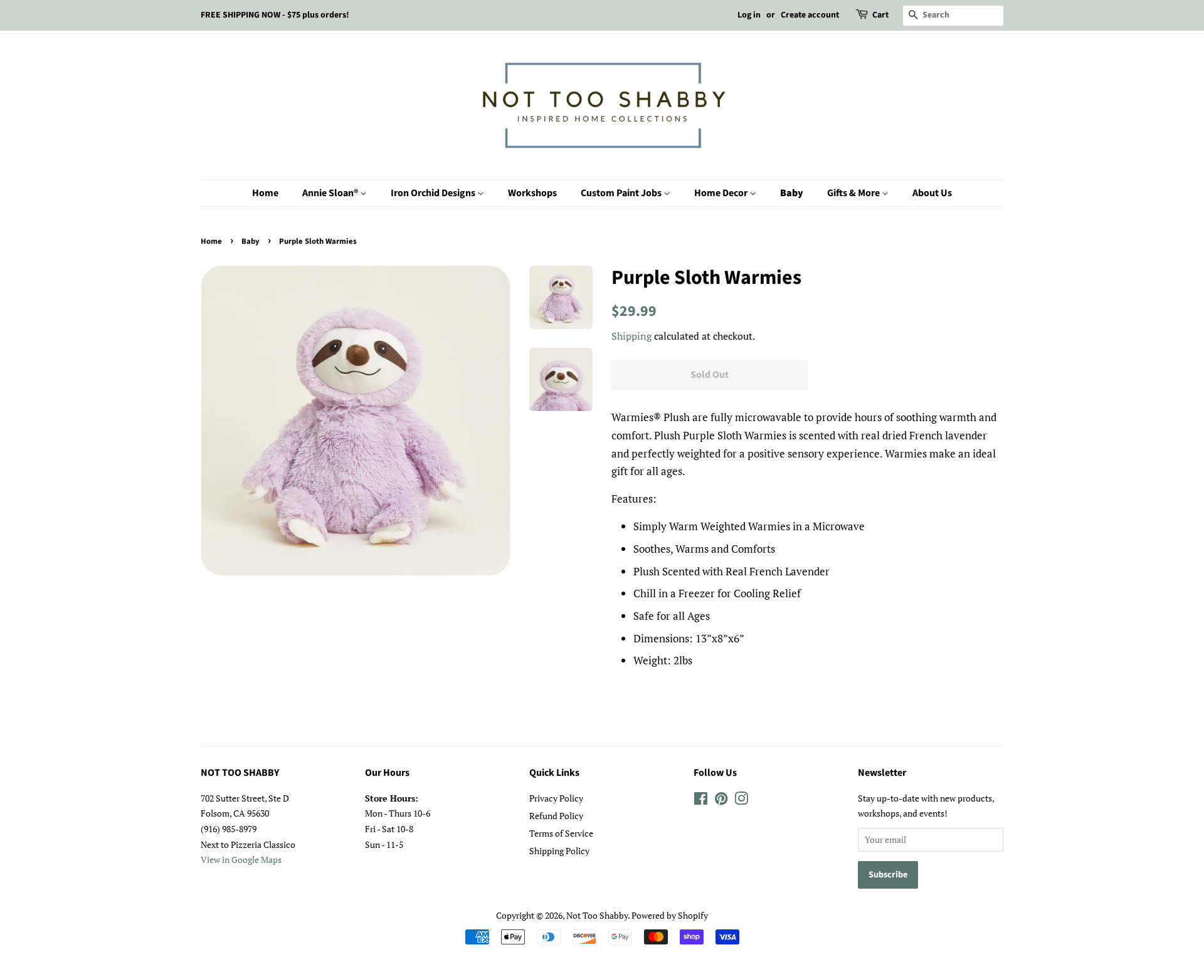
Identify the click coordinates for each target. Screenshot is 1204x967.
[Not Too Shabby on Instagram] (741, 801)
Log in (749, 15)
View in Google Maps (241, 859)
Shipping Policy (559, 851)
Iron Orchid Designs (434, 193)
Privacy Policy (556, 798)
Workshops (532, 193)
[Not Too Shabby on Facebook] (701, 801)
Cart (880, 15)
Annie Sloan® (331, 193)
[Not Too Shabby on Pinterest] (721, 801)
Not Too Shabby (597, 915)
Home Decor (721, 193)
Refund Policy (556, 816)
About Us (932, 193)
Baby (791, 193)
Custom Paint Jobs (622, 193)
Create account (810, 15)
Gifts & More (854, 193)
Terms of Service (561, 833)
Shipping (631, 336)
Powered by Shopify (669, 915)
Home (265, 193)
